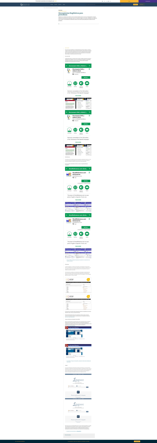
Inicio (44, 7)
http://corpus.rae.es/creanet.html (70, 325)
